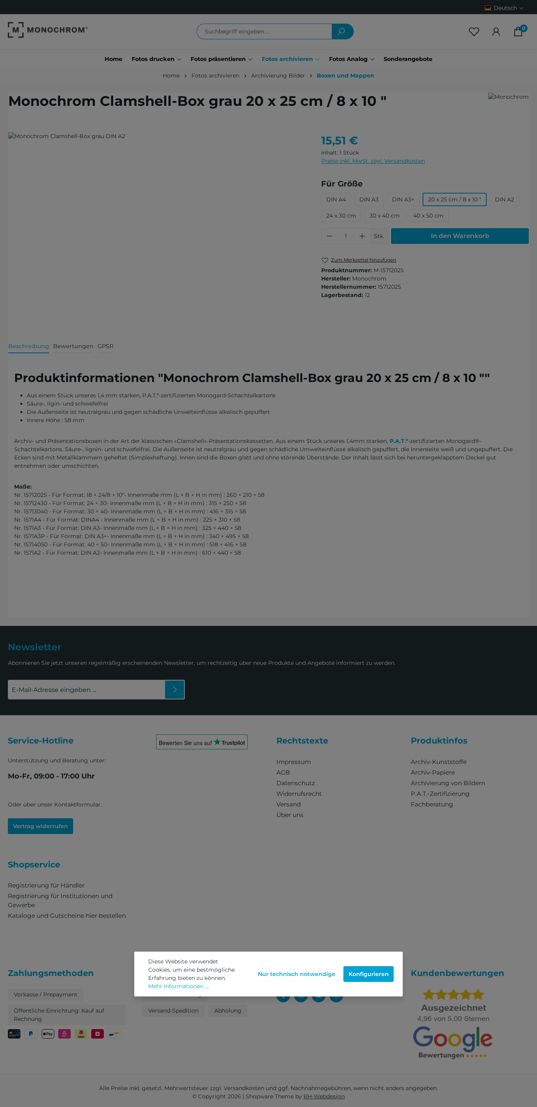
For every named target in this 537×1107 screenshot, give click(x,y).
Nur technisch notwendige (296, 974)
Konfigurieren (369, 974)
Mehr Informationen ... (178, 986)
